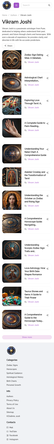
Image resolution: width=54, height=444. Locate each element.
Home (4, 15)
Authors (13, 15)
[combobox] (35, 5)
